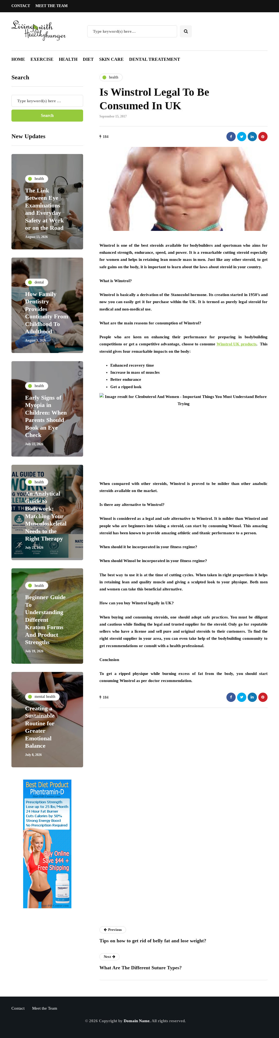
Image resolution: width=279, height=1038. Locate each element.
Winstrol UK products (236, 344)
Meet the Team (51, 6)
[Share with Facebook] (231, 136)
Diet (88, 59)
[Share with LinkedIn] (252, 136)
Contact (20, 6)
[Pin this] (263, 136)
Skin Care (111, 59)
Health (68, 59)
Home (18, 59)
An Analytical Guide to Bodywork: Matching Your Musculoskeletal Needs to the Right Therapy (45, 516)
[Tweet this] (241, 136)
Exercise (42, 59)
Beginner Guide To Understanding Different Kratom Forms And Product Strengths (45, 619)
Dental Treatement (154, 59)
